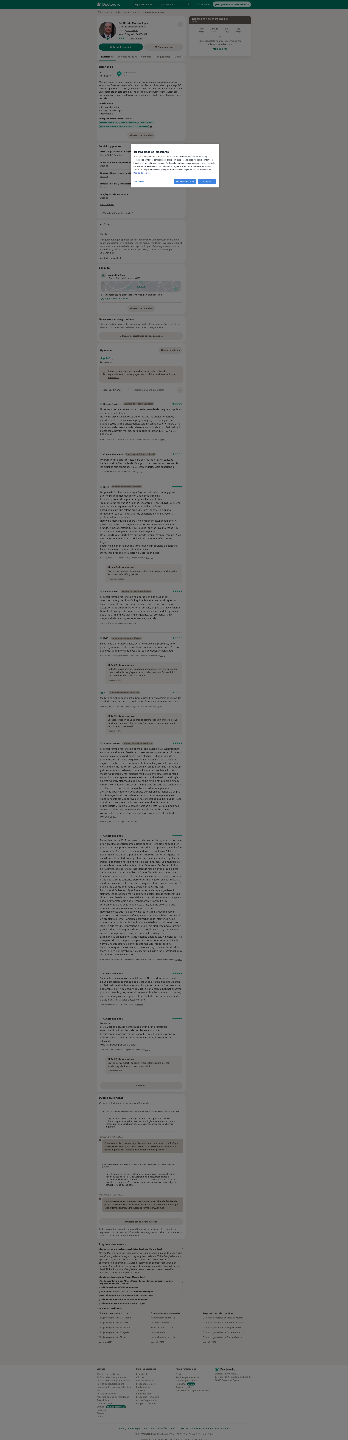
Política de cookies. (142, 173)
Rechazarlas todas (185, 181)
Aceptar (207, 181)
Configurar (138, 182)
